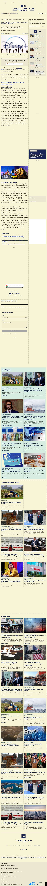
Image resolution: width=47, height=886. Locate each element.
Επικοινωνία (9, 845)
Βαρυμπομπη (14, 300)
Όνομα (3, 315)
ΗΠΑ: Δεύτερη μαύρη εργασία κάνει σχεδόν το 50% (13, 244)
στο (15, 293)
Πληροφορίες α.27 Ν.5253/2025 (34, 845)
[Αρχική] (23, 836)
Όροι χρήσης (15, 845)
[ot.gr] (23, 8)
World (3, 19)
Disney (2, 69)
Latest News (5, 616)
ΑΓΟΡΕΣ (31, 197)
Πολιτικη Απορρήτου (18, 333)
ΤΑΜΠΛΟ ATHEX (33, 201)
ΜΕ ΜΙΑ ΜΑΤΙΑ (32, 199)
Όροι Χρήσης (10, 333)
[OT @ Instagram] (24, 849)
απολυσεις (8, 300)
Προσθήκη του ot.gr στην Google (15, 63)
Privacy (20, 845)
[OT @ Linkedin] (26, 849)
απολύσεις (19, 68)
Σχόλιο (3, 320)
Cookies (25, 845)
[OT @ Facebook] (20, 849)
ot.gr (1, 19)
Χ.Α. (1, 15)
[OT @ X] (22, 849)
